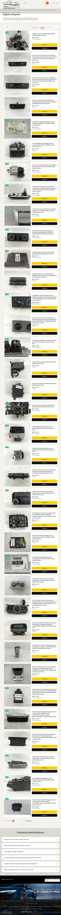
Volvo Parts (39, 908)
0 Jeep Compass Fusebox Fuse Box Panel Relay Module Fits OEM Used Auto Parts (43, 406)
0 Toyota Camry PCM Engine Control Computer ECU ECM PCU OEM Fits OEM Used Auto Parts (43, 559)
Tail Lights (14, 9)
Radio (6, 9)
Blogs (36, 903)
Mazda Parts (50, 906)
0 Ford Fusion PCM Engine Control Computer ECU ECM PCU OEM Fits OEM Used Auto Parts (44, 342)
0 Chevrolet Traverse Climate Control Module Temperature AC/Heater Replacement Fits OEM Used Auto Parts (44, 210)
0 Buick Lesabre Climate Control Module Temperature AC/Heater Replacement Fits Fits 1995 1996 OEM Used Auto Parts (44, 102)
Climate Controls (39, 9)
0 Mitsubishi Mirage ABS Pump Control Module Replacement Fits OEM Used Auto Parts (43, 428)
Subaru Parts (27, 908)
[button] (56, 3)
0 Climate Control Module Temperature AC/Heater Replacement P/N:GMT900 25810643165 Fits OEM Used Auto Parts (43, 232)
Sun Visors (10, 9)
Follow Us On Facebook (29, 903)
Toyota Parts (34, 908)
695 (24, 820)
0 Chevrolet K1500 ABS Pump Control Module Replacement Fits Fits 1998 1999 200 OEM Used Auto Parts (44, 166)
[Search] (47, 3)
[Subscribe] (58, 880)
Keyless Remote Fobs (53, 9)
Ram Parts (22, 908)
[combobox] (35, 3)
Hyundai (45, 906)
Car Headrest (20, 9)
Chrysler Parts (23, 906)
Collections (13, 12)
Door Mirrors (25, 9)
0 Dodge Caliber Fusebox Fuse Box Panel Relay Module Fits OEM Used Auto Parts (43, 253)
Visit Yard (18, 12)
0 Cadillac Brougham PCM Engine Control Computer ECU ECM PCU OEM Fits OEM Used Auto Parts (43, 123)
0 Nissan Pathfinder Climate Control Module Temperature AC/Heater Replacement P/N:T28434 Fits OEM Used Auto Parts (44, 471)
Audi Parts (5, 906)
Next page (28, 820)
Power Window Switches (6, 12)
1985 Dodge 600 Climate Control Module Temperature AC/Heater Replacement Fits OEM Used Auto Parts (43, 758)
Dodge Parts (29, 906)
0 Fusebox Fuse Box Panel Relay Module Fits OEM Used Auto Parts (44, 362)
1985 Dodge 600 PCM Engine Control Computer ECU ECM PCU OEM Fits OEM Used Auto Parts (43, 780)
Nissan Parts (56, 906)
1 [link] (13, 820)
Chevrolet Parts (17, 906)
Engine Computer (32, 9)
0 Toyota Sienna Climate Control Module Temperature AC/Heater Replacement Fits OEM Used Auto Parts (43, 580)
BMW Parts (10, 906)
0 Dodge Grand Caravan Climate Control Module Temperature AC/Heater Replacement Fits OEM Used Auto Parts (44, 275)
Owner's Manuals (46, 9)
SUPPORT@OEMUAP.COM (26, 911)
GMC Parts (40, 906)
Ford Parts (35, 906)
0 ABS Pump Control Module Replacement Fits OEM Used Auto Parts (43, 34)
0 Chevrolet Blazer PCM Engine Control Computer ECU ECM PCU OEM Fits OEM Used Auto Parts (43, 145)
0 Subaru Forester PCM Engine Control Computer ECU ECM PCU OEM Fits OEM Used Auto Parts (43, 537)
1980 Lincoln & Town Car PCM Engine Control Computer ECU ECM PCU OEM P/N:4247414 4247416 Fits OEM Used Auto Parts (44, 647)
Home (3, 9)
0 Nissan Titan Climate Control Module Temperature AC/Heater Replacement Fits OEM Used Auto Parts (43, 493)
